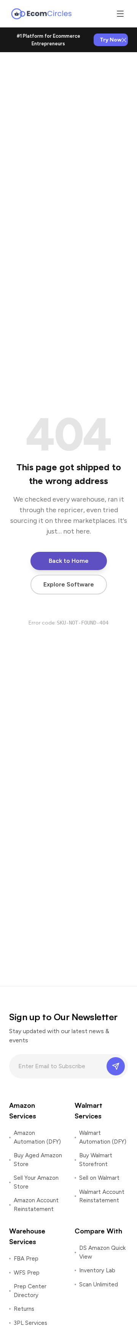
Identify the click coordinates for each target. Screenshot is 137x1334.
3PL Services (30, 1323)
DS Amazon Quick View (102, 1252)
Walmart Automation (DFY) (102, 1137)
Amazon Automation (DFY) (37, 1137)
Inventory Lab (97, 1270)
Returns (24, 1308)
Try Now (111, 40)
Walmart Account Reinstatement (101, 1196)
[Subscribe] (116, 1066)
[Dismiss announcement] (124, 40)
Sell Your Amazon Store (36, 1182)
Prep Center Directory (30, 1291)
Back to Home (69, 560)
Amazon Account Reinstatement (36, 1205)
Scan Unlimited (98, 1284)
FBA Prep (26, 1258)
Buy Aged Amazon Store (38, 1160)
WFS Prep (27, 1272)
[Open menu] (120, 13)
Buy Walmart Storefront (95, 1160)
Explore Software (68, 584)
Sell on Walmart (99, 1177)
